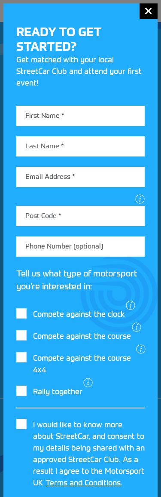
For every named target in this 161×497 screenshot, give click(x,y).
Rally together (57, 391)
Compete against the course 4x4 (82, 364)
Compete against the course (82, 336)
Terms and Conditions (83, 482)
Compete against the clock (79, 314)
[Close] (149, 11)
